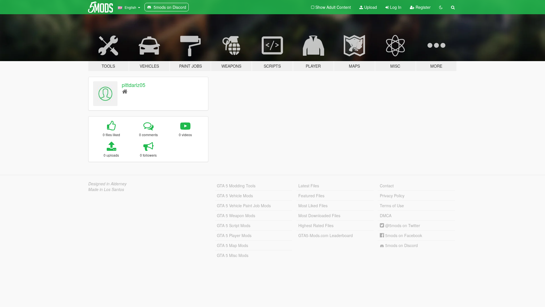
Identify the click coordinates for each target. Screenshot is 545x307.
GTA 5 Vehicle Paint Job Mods (244, 205)
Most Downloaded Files (319, 215)
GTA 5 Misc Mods (232, 255)
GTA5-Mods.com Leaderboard (325, 235)
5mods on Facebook (403, 235)
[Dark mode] (441, 7)
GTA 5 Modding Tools (236, 185)
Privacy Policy (392, 195)
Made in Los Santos (106, 189)
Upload (370, 7)
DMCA (385, 215)
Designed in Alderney (107, 183)
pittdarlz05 (133, 84)
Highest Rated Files (316, 225)
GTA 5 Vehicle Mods (235, 195)
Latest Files (308, 185)
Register (422, 7)
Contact (387, 185)
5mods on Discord (401, 245)
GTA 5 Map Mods (232, 245)
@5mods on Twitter (402, 225)
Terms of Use (392, 205)
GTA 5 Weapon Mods (236, 215)
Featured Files (311, 195)
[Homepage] (125, 91)
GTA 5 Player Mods (234, 235)
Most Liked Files (313, 205)
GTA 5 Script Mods (233, 225)
